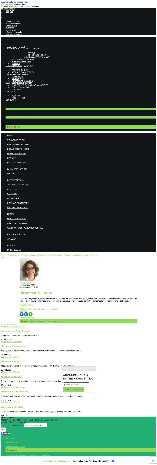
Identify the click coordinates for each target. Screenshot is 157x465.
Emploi (15, 79)
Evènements (11, 30)
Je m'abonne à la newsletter (12, 425)
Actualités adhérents (14, 23)
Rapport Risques (12, 21)
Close (94, 368)
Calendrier (10, 28)
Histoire (11, 158)
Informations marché (14, 32)
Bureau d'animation (16, 154)
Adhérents (24, 311)
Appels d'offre (11, 26)
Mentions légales (12, 442)
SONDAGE (16, 64)
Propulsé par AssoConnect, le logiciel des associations (28, 455)
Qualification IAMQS (17, 223)
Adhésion (16, 89)
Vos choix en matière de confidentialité (90, 461)
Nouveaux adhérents (14, 34)
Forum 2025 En (18, 98)
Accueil (31, 53)
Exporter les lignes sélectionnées (14, 2)
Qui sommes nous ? (37, 55)
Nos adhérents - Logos (23, 59)
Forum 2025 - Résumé (21, 61)
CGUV (8, 444)
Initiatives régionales (23, 66)
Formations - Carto (21, 81)
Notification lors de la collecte (56, 461)
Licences (9, 440)
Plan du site (10, 438)
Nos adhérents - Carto (39, 57)
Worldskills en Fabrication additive (30, 85)
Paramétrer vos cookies (15, 447)
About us (16, 96)
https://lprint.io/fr (27, 305)
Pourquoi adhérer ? (21, 87)
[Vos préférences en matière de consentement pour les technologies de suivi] (153, 461)
